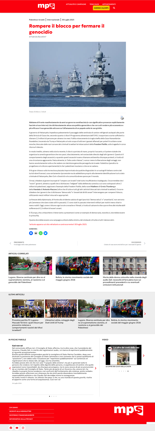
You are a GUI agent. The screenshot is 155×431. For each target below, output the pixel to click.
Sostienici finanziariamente (21, 415)
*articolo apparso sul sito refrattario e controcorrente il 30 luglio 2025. (58, 224)
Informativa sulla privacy (21, 419)
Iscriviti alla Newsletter (20, 411)
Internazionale (53, 19)
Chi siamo (13, 408)
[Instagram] (23, 427)
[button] (10, 313)
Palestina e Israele (37, 19)
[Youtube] (17, 427)
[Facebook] (10, 427)
